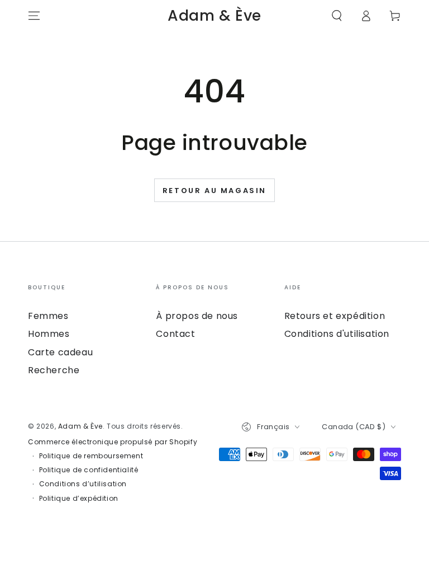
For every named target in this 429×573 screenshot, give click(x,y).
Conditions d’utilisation (83, 484)
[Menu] (34, 15)
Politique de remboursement (91, 456)
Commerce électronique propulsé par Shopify (112, 442)
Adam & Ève (80, 426)
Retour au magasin (214, 190)
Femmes (48, 315)
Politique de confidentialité (89, 470)
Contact (175, 333)
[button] (336, 15)
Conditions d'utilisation (336, 333)
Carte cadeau (60, 352)
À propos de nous (197, 315)
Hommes (49, 333)
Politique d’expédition (78, 498)
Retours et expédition (334, 315)
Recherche (53, 370)
